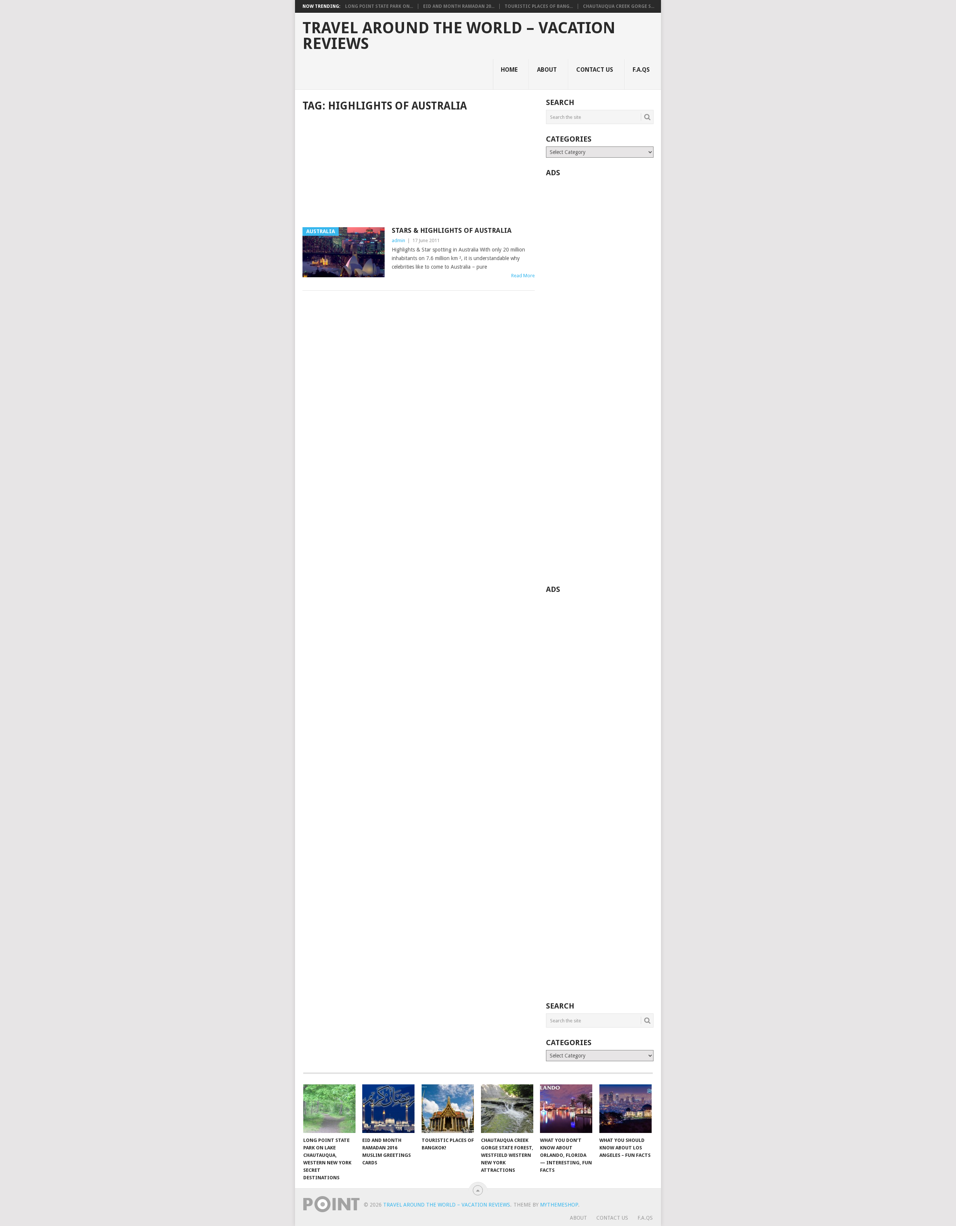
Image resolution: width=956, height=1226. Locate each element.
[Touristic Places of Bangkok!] (448, 1108)
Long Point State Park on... (379, 6)
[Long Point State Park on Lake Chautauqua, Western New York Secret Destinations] (329, 1108)
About (547, 69)
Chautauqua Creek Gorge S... (618, 6)
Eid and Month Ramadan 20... (458, 6)
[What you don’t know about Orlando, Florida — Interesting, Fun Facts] (566, 1108)
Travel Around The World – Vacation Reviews (458, 36)
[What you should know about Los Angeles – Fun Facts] (625, 1108)
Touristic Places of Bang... (539, 6)
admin (398, 240)
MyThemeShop (559, 1205)
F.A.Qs (641, 69)
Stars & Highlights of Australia (452, 230)
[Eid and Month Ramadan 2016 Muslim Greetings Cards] (388, 1108)
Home (509, 69)
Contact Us (594, 69)
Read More (523, 275)
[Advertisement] (418, 170)
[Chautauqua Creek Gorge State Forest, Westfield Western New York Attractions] (507, 1108)
